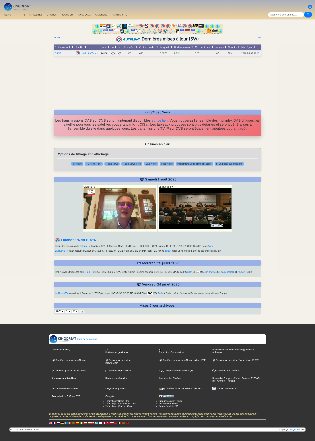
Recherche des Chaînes (227, 370)
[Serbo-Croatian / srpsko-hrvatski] (115, 422)
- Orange (220, 381)
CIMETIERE (101, 14)
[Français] (54, 422)
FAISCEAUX (84, 14)
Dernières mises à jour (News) (70, 360)
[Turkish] (108, 422)
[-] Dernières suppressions (229, 164)
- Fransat (229, 381)
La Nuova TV (61, 251)
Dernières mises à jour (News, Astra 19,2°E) (237, 360)
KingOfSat (295, 429)
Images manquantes (115, 388)
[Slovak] (92, 422)
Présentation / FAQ (61, 349)
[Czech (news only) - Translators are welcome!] (89, 422)
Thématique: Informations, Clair (120, 403)
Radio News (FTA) (132, 164)
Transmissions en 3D (227, 388)
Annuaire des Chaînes (170, 378)
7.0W (257, 37)
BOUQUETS (67, 14)
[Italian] (81, 422)
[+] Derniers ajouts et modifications (194, 164)
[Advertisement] (157, 81)
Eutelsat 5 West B (89, 52)
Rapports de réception (116, 378)
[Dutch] (58, 422)
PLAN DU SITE (119, 14)
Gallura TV (84, 246)
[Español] (77, 422)
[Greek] (96, 422)
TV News (77, 164)
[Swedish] (66, 422)
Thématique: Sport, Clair (117, 401)
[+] (17, 14)
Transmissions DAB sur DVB (66, 396)
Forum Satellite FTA (168, 406)
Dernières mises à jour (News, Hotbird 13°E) (184, 360)
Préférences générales (116, 352)
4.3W (57, 37)
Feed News (167, 164)
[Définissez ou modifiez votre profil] (310, 7)
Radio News (112, 164)
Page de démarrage (87, 339)
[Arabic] (104, 422)
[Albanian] (127, 422)
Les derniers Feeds (168, 403)
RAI (57, 272)
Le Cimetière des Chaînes (65, 388)
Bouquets (217, 378)
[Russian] (112, 422)
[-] (24, 14)
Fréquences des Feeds (170, 401)
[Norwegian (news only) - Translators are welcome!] (69, 422)
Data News (151, 164)
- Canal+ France (240, 378)
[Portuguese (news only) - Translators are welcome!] (73, 422)
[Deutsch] (62, 422)
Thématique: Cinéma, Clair (118, 406)
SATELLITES (35, 14)
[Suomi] (100, 422)
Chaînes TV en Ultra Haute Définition (183, 388)
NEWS (7, 14)
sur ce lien (160, 120)
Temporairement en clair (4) (179, 370)
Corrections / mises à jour (171, 352)
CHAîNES (52, 14)
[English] (50, 422)
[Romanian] (119, 422)
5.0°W (58, 53)
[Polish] (85, 422)
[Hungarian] (123, 422)
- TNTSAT (254, 378)
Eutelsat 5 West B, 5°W (78, 240)
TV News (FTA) (93, 164)
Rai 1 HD (89, 272)
